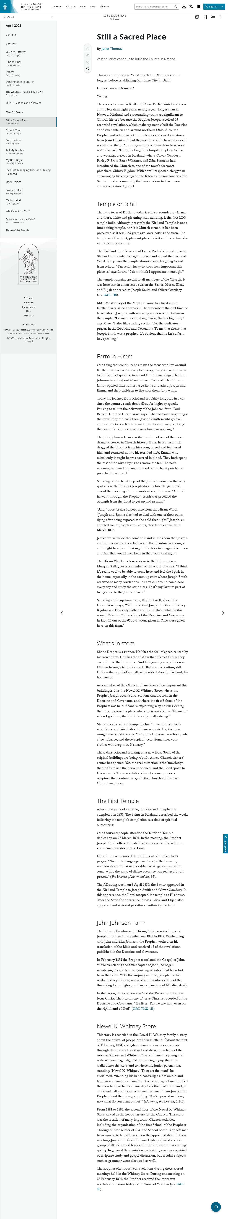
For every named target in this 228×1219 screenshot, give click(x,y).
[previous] (62, 613)
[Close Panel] (52, 17)
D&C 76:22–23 (143, 1008)
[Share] (87, 68)
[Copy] (87, 62)
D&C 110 (110, 295)
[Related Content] (213, 17)
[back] (4, 17)
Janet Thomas (112, 48)
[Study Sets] (197, 17)
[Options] (220, 17)
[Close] (87, 48)
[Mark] (87, 55)
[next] (223, 613)
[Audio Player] (216, 1207)
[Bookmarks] (205, 17)
